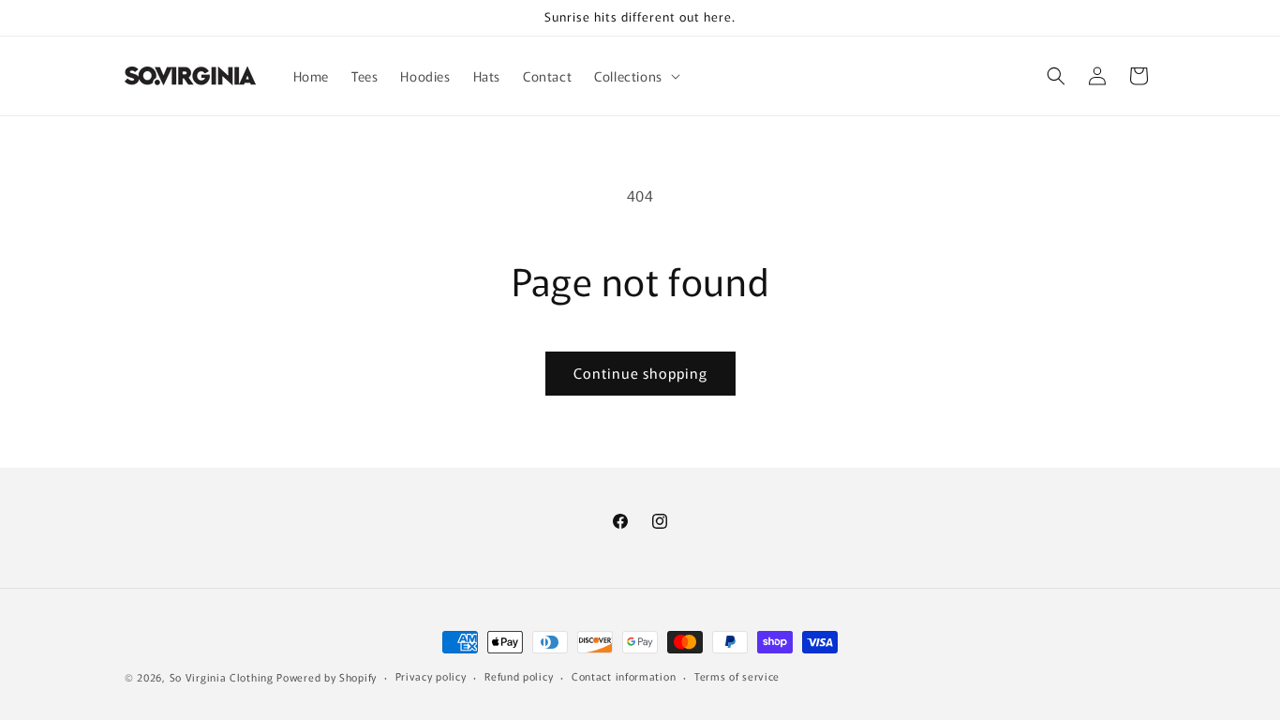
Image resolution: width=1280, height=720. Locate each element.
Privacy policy (431, 675)
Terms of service (737, 675)
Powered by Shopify (326, 676)
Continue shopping (640, 372)
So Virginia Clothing (222, 676)
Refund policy (518, 675)
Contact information (624, 675)
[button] (635, 76)
